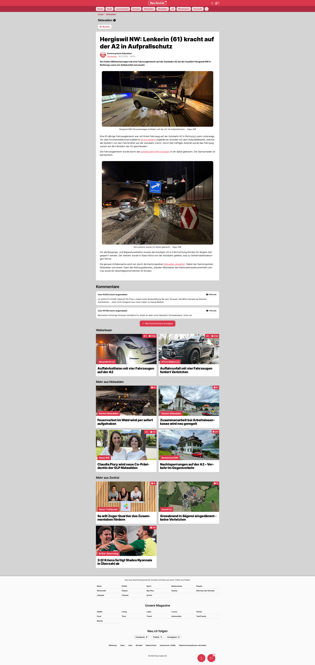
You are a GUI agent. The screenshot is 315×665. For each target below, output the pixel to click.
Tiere (124, 616)
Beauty (100, 621)
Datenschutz (151, 645)
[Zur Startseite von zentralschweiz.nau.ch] (157, 2)
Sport (149, 586)
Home (100, 14)
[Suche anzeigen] (212, 2)
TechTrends (201, 616)
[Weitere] (207, 9)
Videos (125, 591)
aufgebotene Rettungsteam (155, 151)
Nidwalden (111, 14)
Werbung (113, 645)
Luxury (174, 612)
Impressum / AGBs (168, 645)
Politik (124, 586)
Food (99, 616)
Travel (149, 616)
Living (124, 612)
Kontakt (139, 645)
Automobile (176, 616)
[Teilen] (201, 658)
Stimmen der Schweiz (205, 591)
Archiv (149, 595)
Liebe (149, 612)
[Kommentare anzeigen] (211, 658)
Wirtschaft (101, 591)
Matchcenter (176, 586)
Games (174, 591)
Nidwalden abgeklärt (174, 264)
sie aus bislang (148, 139)
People (199, 586)
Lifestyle (100, 595)
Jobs (130, 645)
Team (122, 645)
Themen (125, 595)
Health (99, 612)
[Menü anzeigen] (217, 3)
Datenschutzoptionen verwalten (192, 645)
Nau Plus (150, 591)
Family (199, 612)
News (99, 586)
